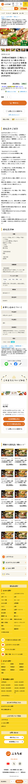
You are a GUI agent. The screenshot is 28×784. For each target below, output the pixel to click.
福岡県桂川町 (18, 345)
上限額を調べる (23, 91)
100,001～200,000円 (19, 688)
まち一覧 (21, 13)
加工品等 (3, 612)
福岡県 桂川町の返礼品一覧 (7, 347)
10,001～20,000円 (18, 682)
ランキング (8, 13)
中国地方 (3, 669)
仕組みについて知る (11, 91)
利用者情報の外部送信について (11, 772)
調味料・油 (4, 616)
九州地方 (11, 345)
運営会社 (23, 772)
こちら (22, 88)
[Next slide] (26, 13)
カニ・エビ (16, 600)
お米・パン (4, 596)
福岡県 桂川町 (5, 54)
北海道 (12, 664)
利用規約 (6, 769)
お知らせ (3, 726)
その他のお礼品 (5, 632)
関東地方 (3, 666)
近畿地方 (21, 666)
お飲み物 (3, 609)
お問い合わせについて (14, 114)
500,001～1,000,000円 (19, 691)
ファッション (17, 625)
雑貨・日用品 (4, 622)
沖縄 (2, 672)
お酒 (15, 606)
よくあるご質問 (5, 723)
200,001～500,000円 (6, 691)
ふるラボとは (4, 719)
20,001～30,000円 (5, 685)
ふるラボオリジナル (19, 593)
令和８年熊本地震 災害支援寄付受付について (14, 0)
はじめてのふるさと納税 (7, 706)
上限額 (13, 5)
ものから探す (9, 16)
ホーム (2, 16)
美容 (2, 625)
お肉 (15, 596)
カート (21, 5)
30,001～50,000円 (18, 685)
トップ (3, 13)
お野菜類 (16, 603)
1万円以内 (3, 682)
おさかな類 (4, 603)
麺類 (15, 612)
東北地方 (21, 664)
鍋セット (16, 16)
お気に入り (17, 5)
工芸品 (3, 629)
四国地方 (12, 669)
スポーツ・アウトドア (19, 622)
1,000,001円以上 (5, 695)
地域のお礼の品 (18, 619)
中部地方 (12, 666)
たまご (3, 606)
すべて (3, 593)
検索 (16, 8)
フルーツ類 (4, 600)
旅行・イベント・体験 (6, 619)
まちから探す (4, 345)
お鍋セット (3, 18)
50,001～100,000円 (6, 688)
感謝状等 (16, 629)
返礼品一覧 (15, 13)
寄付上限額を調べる (6, 709)
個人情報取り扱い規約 (16, 769)
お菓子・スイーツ (18, 609)
